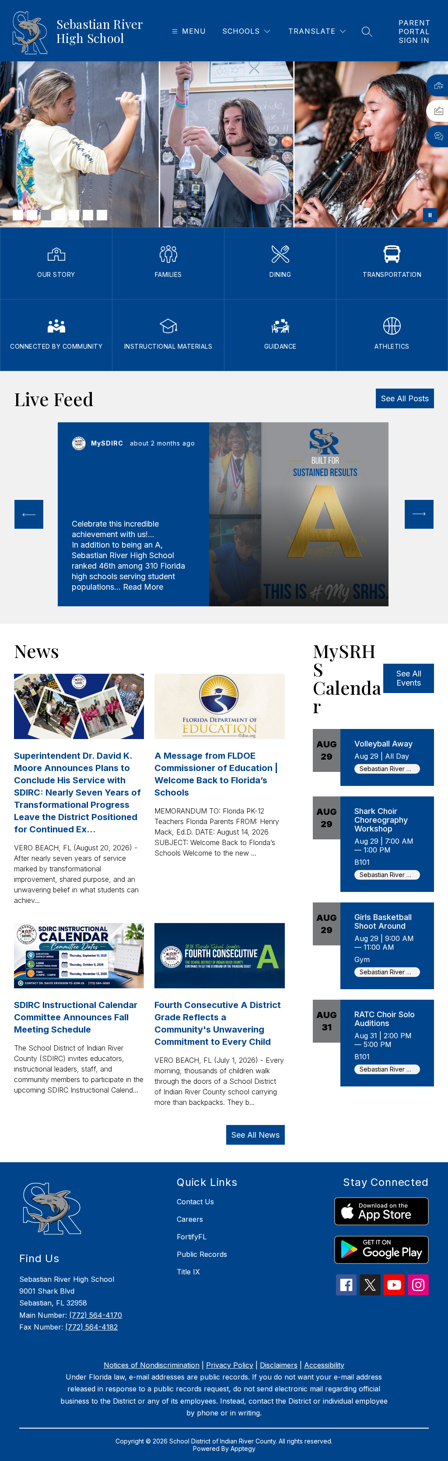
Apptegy (243, 1448)
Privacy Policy (229, 1365)
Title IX (188, 1271)
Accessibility (324, 1365)
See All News (255, 1134)
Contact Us (195, 1201)
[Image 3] (46, 215)
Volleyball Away (383, 743)
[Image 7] (102, 215)
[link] (414, 31)
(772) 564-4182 (91, 1327)
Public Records (202, 1254)
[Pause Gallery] (430, 215)
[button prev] (29, 514)
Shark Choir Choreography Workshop (381, 820)
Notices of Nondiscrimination (152, 1365)
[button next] (419, 514)
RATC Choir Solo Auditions (384, 1019)
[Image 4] (60, 215)
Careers (190, 1219)
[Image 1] (18, 215)
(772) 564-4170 (95, 1315)
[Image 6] (88, 215)
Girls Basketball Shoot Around (383, 921)
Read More (143, 586)
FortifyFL (191, 1236)
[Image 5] (74, 215)
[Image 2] (32, 215)
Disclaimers (279, 1365)
